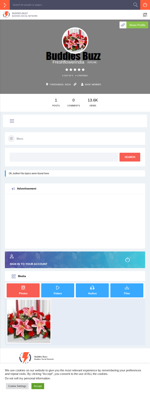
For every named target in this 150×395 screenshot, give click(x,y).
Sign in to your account (28, 264)
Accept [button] (38, 386)
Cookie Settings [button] (17, 386)
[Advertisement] (75, 221)
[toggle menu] (12, 121)
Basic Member (93, 84)
